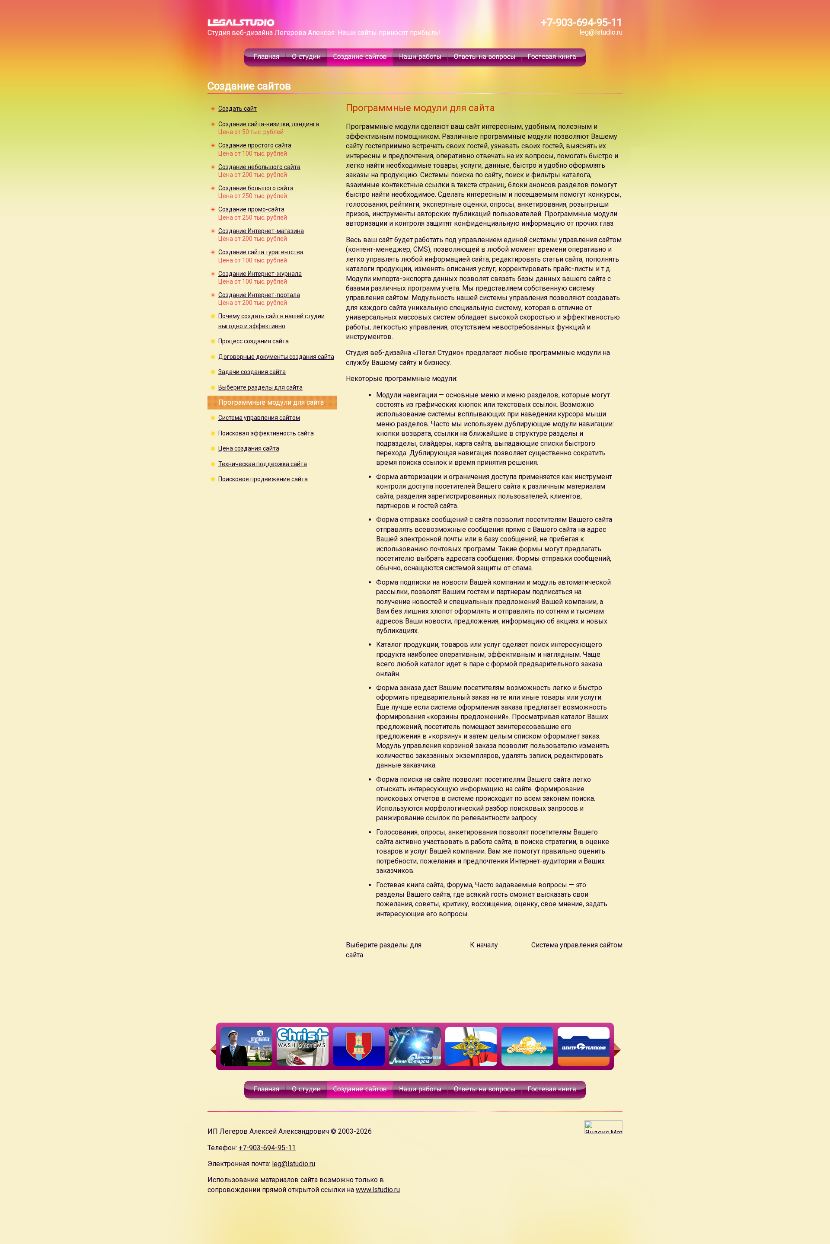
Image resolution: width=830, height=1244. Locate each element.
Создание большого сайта (256, 188)
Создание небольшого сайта (259, 166)
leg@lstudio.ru (600, 32)
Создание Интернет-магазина (261, 230)
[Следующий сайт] (618, 1049)
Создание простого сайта (254, 145)
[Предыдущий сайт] (212, 1049)
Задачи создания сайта (252, 371)
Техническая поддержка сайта (262, 464)
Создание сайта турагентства (260, 252)
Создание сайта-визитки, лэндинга (268, 124)
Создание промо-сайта (251, 209)
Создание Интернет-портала (259, 294)
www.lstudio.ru (378, 1190)
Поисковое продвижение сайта (263, 479)
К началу (484, 945)
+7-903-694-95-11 (581, 22)
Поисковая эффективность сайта (266, 433)
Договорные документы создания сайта (276, 356)
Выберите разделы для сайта (260, 387)
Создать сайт (237, 108)
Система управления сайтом (259, 417)
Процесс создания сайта (253, 341)
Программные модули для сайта (271, 402)
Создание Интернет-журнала (260, 273)
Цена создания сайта (248, 448)
